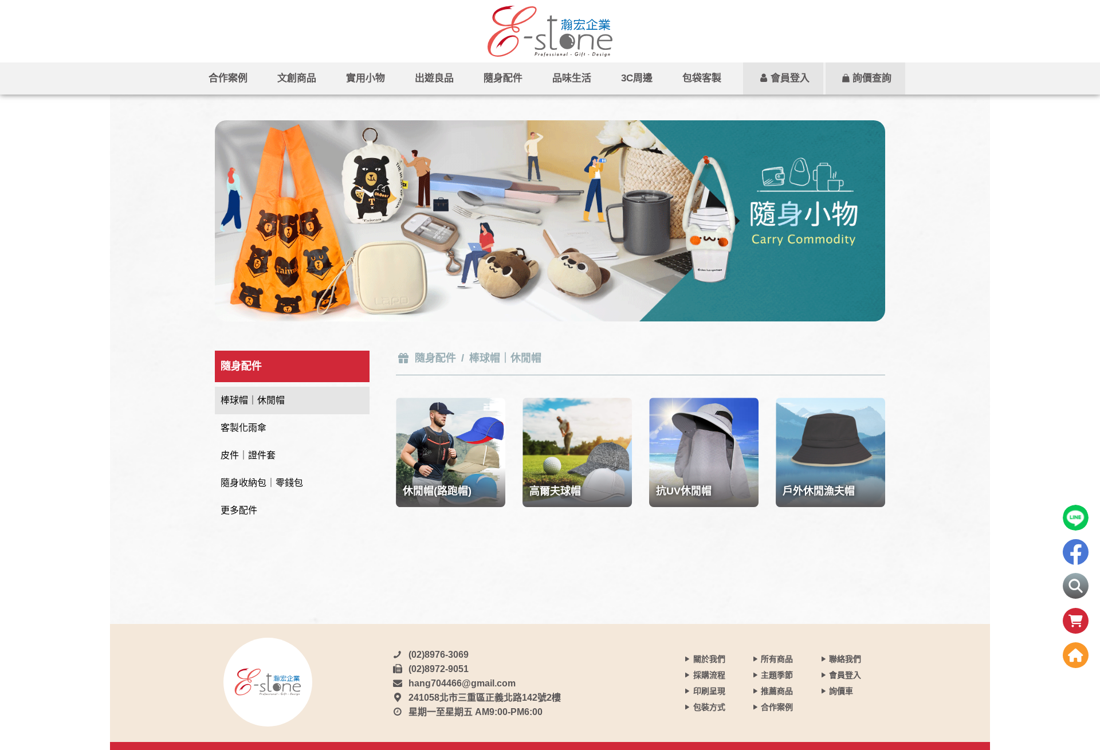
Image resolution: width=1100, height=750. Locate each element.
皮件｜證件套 (248, 455)
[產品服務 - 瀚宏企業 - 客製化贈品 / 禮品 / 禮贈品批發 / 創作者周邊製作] (550, 31)
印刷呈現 (709, 691)
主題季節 (777, 675)
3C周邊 (637, 78)
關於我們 (709, 658)
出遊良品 (434, 78)
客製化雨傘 (243, 428)
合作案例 (228, 78)
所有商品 (777, 658)
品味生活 (571, 78)
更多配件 (239, 510)
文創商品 (296, 78)
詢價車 (841, 691)
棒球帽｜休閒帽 (253, 400)
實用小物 (365, 78)
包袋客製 (701, 78)
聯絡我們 (845, 658)
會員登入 (790, 78)
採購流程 (709, 675)
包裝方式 (709, 707)
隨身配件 (503, 78)
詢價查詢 (871, 78)
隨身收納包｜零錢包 (262, 483)
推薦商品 (777, 691)
